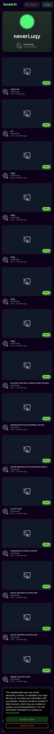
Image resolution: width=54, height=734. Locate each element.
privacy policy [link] (12, 712)
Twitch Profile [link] (29, 47)
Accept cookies (27, 719)
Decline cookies (27, 726)
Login (47, 4)
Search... (33, 4)
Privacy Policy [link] (47, 730)
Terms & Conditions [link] (30, 730)
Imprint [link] (17, 730)
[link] (10, 4)
